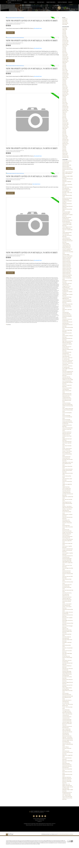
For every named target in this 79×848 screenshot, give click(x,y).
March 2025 (64, 52)
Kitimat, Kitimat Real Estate (15, 299)
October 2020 (65, 125)
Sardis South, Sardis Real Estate (38, 310)
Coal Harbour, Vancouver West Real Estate (44, 285)
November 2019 (65, 140)
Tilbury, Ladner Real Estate (67, 713)
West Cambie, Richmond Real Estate (20, 319)
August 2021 (64, 111)
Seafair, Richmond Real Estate (26, 311)
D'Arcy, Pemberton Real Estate (34, 287)
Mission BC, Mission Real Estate (12, 303)
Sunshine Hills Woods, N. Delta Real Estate (37, 315)
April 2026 (64, 34)
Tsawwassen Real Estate (66, 720)
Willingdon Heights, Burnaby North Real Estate (35, 321)
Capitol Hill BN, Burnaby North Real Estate (36, 282)
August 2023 (64, 78)
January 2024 (64, 72)
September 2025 (65, 44)
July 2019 (64, 146)
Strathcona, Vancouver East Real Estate (28, 314)
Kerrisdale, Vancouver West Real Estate (32, 298)
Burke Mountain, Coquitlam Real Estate (13, 281)
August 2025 (64, 45)
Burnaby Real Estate (41, 281)
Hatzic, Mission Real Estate (67, 427)
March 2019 (64, 151)
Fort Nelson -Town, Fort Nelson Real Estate (16, 291)
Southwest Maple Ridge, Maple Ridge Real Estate (23, 313)
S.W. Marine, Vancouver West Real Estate (48, 309)
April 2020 (64, 133)
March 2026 (64, 36)
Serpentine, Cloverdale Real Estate (35, 311)
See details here (38, 28)
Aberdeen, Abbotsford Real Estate (47, 277)
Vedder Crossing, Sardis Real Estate (24, 318)
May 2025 (64, 50)
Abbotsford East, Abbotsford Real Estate (26, 277)
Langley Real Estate (26, 300)
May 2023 (64, 83)
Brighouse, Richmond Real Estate (45, 280)
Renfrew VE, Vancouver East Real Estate (16, 309)
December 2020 (65, 122)
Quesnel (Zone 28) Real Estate (13, 308)
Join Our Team (40, 2)
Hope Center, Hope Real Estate (19, 297)
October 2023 (65, 76)
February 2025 (65, 54)
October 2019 (65, 142)
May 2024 (64, 66)
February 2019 (65, 153)
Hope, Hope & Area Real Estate (28, 297)
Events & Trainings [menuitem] (62, 2)
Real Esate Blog (65, 23)
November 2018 (65, 157)
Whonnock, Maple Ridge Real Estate (11, 321)
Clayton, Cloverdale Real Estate (23, 285)
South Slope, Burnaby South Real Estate (40, 312)
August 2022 (64, 95)
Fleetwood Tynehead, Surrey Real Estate (46, 290)
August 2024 (64, 62)
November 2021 (65, 107)
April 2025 (64, 51)
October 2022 (65, 92)
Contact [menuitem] (70, 2)
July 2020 (64, 129)
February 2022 (65, 103)
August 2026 (64, 29)
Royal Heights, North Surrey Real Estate (37, 309)
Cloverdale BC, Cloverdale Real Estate (33, 285)
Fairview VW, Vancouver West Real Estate (35, 290)
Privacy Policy (59, 834)
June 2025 (64, 48)
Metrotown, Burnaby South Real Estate (45, 302)
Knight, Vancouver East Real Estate (34, 299)
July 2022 (64, 96)
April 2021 (64, 117)
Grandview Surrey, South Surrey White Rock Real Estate (66, 400)
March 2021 (64, 118)
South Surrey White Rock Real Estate (51, 312)
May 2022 (64, 99)
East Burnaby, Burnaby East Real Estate (52, 288)
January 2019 (64, 154)
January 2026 (64, 39)
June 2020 (64, 131)
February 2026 (65, 37)
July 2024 (64, 63)
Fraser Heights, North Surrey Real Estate (29, 292)
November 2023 (65, 74)
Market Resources (50, 2)
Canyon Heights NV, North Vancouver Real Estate (14, 282)
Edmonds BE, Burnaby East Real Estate (50, 289)
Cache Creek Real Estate (47, 281)
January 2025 (64, 55)
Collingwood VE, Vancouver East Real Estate (14, 286)
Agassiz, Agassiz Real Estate (67, 171)
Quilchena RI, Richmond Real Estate (46, 308)
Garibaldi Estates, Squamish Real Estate (40, 293)
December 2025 (65, 40)
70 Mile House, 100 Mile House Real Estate (15, 277)
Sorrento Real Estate (11, 312)
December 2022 (65, 89)
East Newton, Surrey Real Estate (29, 289)
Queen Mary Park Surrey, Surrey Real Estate (30, 307)
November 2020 (65, 124)
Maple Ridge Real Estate (34, 301)
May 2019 (64, 149)
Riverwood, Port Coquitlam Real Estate (27, 309)
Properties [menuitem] (31, 2)
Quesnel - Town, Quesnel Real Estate (36, 308)
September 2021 (65, 110)
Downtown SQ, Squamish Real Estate (18, 288)
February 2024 (65, 70)
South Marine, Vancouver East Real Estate (28, 312)
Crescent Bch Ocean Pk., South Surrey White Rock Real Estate (66, 301)
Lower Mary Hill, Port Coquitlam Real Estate (48, 300)
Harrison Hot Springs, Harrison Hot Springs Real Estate (67, 417)
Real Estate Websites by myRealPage (67, 834)
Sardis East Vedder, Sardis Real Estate (29, 310)
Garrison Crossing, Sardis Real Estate (51, 293)
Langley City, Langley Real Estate (19, 300)
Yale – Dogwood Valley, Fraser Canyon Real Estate (19, 322)
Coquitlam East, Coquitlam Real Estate (25, 286)
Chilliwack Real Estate (66, 273)
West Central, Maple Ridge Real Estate (31, 319)
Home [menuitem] (25, 2)
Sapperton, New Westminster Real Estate (17, 310)
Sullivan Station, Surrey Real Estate (51, 314)
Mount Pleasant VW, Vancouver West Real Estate (25, 304)
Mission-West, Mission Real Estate (27, 303)
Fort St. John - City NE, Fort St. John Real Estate (29, 291)
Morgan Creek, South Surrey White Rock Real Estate (51, 303)
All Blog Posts (65, 18)
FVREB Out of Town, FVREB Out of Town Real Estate (27, 293)
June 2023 (64, 81)
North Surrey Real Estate (66, 558)
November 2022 (65, 91)
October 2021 (65, 109)
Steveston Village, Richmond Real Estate (17, 314)
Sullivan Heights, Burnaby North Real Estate (40, 314)
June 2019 (64, 147)
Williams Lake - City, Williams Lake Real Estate (22, 321)
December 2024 (65, 56)
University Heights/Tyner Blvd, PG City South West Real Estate (67, 723)
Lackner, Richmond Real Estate (43, 299)
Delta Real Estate (49, 287)
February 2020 (65, 136)
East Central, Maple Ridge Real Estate (19, 289)
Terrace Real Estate (65, 709)
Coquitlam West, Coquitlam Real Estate (35, 286)
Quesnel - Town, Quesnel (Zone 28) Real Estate (24, 308)
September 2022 (65, 94)
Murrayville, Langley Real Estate (36, 304)
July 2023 (64, 80)
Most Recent (64, 28)
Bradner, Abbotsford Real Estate (44, 279)
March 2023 (64, 85)
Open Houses (64, 21)
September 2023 (65, 77)
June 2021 (64, 114)
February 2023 (65, 87)
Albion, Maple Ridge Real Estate (12, 278)
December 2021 (65, 106)
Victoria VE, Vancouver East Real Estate (53, 318)
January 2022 (64, 105)
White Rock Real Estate (39, 320)
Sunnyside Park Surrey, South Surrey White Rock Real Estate (23, 315)
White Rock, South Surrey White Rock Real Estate (49, 320)
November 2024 (65, 58)
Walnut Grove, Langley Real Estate (10, 319)
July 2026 (64, 30)
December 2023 (65, 73)
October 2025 (65, 43)
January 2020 (64, 138)
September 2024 (65, 61)
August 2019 (64, 144)
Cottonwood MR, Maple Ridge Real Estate (46, 286)
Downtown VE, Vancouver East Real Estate (28, 288)
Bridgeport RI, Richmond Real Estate (14, 280)
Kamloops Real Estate (17, 298)
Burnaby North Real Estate (34, 281)
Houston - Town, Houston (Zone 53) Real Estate (51, 297)
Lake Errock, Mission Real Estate (10, 300)
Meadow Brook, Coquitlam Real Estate (34, 302)
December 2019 (65, 139)
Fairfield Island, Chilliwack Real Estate (24, 290)
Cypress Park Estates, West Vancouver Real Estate (23, 287)
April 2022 (64, 100)
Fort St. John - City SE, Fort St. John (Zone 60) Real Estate (42, 291)
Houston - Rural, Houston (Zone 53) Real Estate (38, 297)
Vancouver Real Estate (16, 318)
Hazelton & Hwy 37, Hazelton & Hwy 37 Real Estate (66, 436)
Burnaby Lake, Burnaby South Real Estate (24, 281)
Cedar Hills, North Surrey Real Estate (47, 282)
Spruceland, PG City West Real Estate (47, 313)
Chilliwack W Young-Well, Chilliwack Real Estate (12, 285)
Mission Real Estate (19, 303)
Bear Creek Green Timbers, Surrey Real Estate (12, 279)
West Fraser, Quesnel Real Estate (12, 320)
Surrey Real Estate (46, 315)
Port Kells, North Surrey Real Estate (14, 43)
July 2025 (64, 47)
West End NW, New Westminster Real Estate (42, 319)
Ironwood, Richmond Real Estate (10, 298)
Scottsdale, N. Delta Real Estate (17, 311)
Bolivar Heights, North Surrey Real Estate (24, 279)
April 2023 (64, 84)
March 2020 (64, 135)
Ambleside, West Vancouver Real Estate (33, 278)
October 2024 (65, 59)
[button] (34, 816)
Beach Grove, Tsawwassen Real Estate (53, 278)
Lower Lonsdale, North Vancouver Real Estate (36, 300)
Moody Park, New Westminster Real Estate (37, 303)
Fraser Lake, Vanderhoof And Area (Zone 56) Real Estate (42, 292)
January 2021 (64, 121)
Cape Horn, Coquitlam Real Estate (25, 282)
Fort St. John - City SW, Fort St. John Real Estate (17, 292)
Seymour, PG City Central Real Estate (45, 311)
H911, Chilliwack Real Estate (67, 408)
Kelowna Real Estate (23, 298)
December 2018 (65, 155)
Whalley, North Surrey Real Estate (31, 320)
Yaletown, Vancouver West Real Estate (32, 322)
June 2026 (64, 32)
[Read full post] (32, 18)
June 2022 (64, 98)
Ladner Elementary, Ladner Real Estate (53, 299)
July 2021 (64, 113)
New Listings (64, 20)
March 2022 (64, 102)
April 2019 (64, 150)
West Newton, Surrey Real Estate (21, 320)
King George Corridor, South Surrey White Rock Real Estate (45, 298)
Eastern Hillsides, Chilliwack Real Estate (39, 289)
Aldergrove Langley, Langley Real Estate (22, 278)
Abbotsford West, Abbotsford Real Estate (37, 277)
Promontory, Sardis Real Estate (10, 307)
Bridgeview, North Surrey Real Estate (24, 280)
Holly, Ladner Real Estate (11, 297)
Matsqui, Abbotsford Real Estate (42, 301)
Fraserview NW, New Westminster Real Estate (14, 293)
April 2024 (64, 67)
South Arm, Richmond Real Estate (18, 312)
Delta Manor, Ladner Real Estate (42, 287)
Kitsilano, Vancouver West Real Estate (24, 299)
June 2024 (64, 65)
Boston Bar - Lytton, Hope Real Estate (35, 279)
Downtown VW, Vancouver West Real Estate (40, 288)
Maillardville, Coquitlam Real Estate (17, 301)
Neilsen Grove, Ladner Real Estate (46, 304)
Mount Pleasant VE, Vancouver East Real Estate (12, 304)
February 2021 (65, 120)
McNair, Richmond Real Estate (25, 302)
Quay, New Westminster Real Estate (19, 307)
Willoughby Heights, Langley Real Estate (46, 321)
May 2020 (64, 132)
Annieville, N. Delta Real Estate (43, 278)
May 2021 (64, 116)
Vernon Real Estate (45, 318)
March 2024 (64, 69)
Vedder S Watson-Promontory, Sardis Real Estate (36, 318)
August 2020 (64, 128)
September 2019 (65, 143)
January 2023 (64, 88)
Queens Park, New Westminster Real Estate (43, 307)
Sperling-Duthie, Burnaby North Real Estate (36, 313)
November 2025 (65, 41)
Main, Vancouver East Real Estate (26, 301)
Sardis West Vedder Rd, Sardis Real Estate (48, 310)
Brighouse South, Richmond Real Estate (35, 280)
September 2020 (65, 127)
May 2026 (64, 33)
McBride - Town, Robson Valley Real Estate (15, 302)
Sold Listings (64, 24)
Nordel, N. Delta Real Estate (67, 548)
